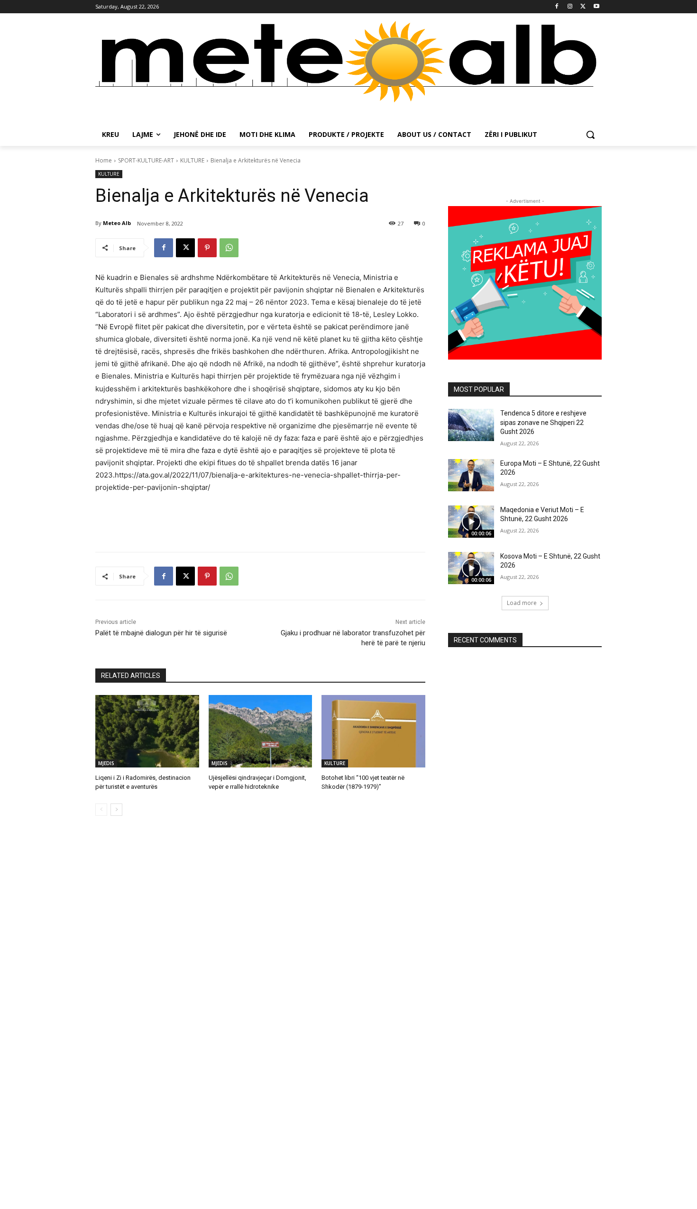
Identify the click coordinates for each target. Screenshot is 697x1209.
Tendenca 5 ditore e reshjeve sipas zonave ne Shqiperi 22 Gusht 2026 (543, 422)
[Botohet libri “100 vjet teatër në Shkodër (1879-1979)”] (373, 731)
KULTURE (192, 160)
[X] (583, 6)
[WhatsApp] (229, 247)
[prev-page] (101, 809)
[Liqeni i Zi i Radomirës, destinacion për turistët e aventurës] (147, 731)
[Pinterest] (207, 247)
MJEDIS (106, 763)
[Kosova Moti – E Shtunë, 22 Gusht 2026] (471, 568)
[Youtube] (596, 6)
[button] (590, 134)
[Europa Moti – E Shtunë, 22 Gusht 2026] (471, 475)
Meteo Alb (117, 222)
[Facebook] (556, 6)
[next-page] (116, 809)
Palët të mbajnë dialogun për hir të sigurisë (162, 633)
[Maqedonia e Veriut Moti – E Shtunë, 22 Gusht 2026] (471, 521)
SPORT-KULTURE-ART (146, 160)
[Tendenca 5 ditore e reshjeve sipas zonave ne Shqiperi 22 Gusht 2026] (471, 425)
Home (103, 160)
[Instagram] (570, 6)
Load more (522, 603)
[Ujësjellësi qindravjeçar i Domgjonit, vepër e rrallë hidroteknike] (260, 731)
